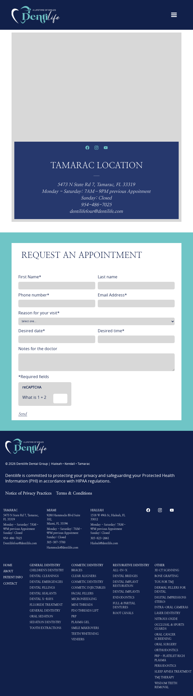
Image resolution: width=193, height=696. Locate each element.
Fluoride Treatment (46, 605)
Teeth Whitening (85, 634)
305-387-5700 (56, 542)
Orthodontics (166, 650)
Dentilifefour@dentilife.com (20, 543)
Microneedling (84, 599)
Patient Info (13, 577)
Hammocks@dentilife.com (62, 547)
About (8, 571)
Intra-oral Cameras (171, 607)
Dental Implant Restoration (125, 584)
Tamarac (10, 510)
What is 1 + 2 (34, 397)
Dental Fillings (42, 587)
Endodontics (123, 597)
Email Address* (112, 295)
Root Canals (123, 613)
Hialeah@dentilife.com (104, 543)
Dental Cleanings (44, 576)
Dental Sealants (43, 593)
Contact (10, 583)
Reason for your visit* (39, 313)
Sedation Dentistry (45, 622)
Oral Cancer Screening (165, 636)
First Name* (29, 277)
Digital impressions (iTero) (170, 599)
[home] (36, 15)
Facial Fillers (82, 593)
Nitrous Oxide (166, 619)
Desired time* (111, 331)
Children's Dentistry (47, 570)
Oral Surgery (166, 644)
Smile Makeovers (85, 628)
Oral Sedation (41, 616)
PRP (73, 616)
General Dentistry (45, 565)
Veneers (77, 639)
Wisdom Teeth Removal (166, 685)
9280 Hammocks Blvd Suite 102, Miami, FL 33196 (63, 519)
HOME (7, 565)
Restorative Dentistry (131, 565)
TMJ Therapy (164, 677)
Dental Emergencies (46, 582)
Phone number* (33, 295)
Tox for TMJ (164, 582)
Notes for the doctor (37, 348)
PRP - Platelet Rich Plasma (170, 658)
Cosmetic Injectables (88, 587)
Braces (76, 570)
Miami (51, 510)
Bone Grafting (166, 576)
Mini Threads (82, 605)
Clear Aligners (83, 576)
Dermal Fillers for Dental (170, 589)
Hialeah (97, 510)
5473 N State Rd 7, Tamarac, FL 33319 (21, 517)
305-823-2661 (99, 538)
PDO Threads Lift (85, 610)
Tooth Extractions (45, 628)
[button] (173, 14)
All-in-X (120, 570)
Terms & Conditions (74, 493)
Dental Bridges (125, 576)
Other (160, 565)
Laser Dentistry (167, 613)
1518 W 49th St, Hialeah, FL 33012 (107, 517)
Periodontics (165, 666)
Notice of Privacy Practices (28, 493)
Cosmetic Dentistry (87, 565)
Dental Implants (126, 591)
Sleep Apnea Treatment (173, 671)
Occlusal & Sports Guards (169, 626)
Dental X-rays (41, 599)
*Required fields (33, 376)
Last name (107, 277)
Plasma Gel (80, 622)
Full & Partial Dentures (124, 605)
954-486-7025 (12, 538)
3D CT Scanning (167, 570)
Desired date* (31, 331)
